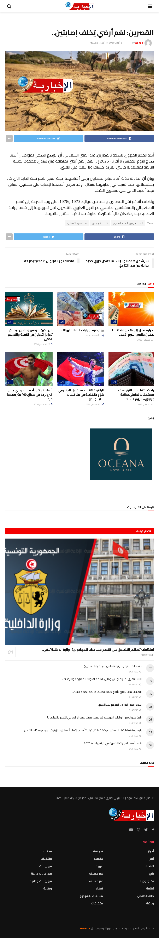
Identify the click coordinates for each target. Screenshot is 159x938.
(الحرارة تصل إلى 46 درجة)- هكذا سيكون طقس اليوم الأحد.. (134, 332)
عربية (99, 866)
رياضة (150, 903)
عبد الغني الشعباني (77, 223)
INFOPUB (85, 928)
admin (139, 42)
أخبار (102, 42)
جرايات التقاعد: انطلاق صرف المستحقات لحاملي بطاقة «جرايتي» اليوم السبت (137, 394)
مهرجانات (45, 866)
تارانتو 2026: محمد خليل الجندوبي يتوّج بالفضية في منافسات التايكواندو (81, 394)
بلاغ (151, 873)
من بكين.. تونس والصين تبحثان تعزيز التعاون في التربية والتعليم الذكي (30, 334)
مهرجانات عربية (41, 873)
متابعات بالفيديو (91, 896)
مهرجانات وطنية (41, 881)
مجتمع (47, 851)
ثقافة (150, 888)
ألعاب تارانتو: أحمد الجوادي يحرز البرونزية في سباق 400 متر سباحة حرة (30, 394)
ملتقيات (46, 858)
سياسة (98, 851)
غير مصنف (96, 873)
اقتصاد (149, 866)
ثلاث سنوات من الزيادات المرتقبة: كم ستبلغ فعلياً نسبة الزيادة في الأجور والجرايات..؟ (94, 717)
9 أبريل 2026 (115, 42)
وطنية (94, 42)
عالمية (98, 858)
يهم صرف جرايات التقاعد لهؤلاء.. (81, 330)
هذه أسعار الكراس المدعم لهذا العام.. (120, 704)
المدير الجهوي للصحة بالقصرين (128, 223)
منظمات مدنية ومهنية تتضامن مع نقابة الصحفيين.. (112, 666)
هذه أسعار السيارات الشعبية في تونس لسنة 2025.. (112, 743)
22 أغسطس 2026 (42, 344)
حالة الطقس (145, 896)
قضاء (99, 888)
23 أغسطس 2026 (145, 340)
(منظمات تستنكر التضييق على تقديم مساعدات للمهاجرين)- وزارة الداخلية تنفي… (97, 650)
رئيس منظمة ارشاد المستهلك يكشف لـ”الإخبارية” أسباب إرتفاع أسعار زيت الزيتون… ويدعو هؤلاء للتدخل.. (82, 730)
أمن (151, 858)
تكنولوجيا (147, 881)
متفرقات (97, 903)
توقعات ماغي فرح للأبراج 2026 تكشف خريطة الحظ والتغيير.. (107, 691)
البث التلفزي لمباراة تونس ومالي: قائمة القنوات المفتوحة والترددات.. (102, 679)
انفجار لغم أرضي (100, 223)
